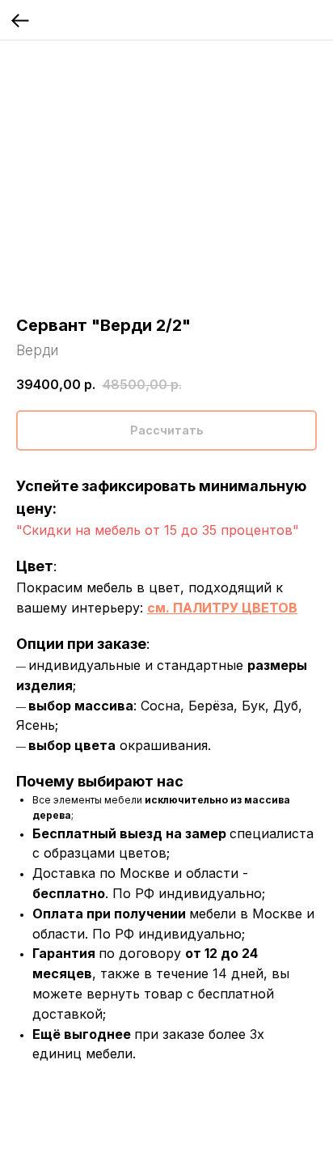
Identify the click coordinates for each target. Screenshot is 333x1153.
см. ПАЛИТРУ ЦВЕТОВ (222, 608)
